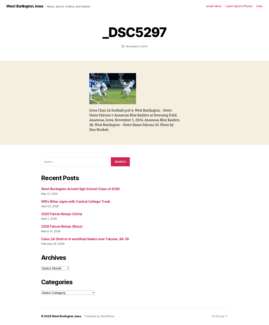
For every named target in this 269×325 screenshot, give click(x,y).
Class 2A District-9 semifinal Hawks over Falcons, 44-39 (85, 239)
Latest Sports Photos (238, 6)
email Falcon (214, 6)
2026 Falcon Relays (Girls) (61, 214)
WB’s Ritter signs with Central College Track (75, 201)
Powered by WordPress (99, 316)
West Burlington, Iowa (24, 6)
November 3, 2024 (137, 46)
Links (259, 6)
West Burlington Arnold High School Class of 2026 (80, 189)
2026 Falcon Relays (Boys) (61, 226)
